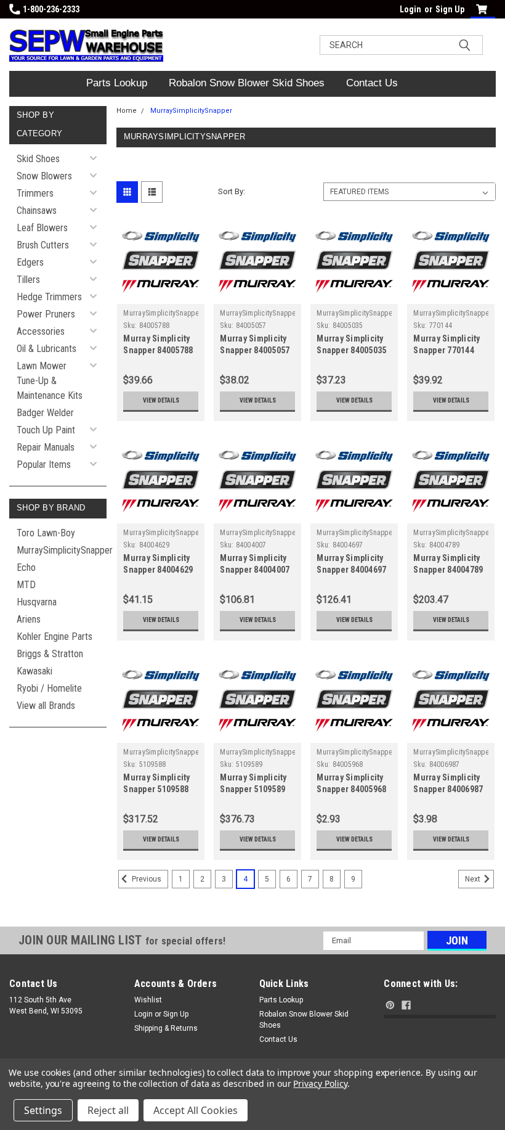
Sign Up (449, 9)
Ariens (29, 619)
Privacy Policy (320, 1083)
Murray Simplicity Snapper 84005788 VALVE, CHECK (158, 350)
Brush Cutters (43, 245)
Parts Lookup (116, 83)
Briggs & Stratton (50, 654)
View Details (161, 400)
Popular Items (44, 464)
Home (126, 111)
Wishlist (148, 1000)
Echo (26, 567)
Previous (145, 879)
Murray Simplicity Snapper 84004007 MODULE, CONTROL (257, 569)
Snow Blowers (44, 176)
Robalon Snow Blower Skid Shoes (247, 83)
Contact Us (372, 83)
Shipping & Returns (166, 1028)
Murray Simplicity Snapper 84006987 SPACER (448, 789)
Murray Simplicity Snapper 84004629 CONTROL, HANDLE (159, 569)
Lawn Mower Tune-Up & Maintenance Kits (50, 380)
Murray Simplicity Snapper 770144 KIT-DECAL (446, 350)
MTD (26, 585)
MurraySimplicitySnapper (62, 550)
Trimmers (35, 193)
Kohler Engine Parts (54, 636)
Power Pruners (46, 314)
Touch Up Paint (46, 430)
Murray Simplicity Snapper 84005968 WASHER (351, 789)
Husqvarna (37, 602)
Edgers (30, 262)
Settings (43, 1110)
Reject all (108, 1110)
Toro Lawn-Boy (46, 533)
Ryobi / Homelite (49, 688)
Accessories (41, 331)
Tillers (28, 279)
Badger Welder (45, 413)
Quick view (161, 294)
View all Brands (46, 705)
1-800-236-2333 (51, 9)
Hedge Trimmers (49, 297)
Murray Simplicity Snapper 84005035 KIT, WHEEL (351, 350)
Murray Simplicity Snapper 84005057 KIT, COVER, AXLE (254, 350)
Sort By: (231, 191)
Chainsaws (37, 210)
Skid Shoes (38, 159)
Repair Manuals (46, 447)
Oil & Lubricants (46, 348)
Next (473, 879)
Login (410, 9)
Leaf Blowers (42, 228)
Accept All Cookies (195, 1110)
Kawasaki (34, 671)
